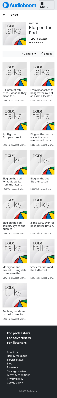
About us (12, 352)
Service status (15, 359)
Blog (9, 363)
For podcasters (18, 333)
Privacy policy (15, 379)
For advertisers (19, 338)
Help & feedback (17, 356)
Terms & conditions (18, 375)
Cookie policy (15, 382)
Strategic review (16, 371)
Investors (12, 367)
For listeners (17, 342)
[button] (46, 5)
